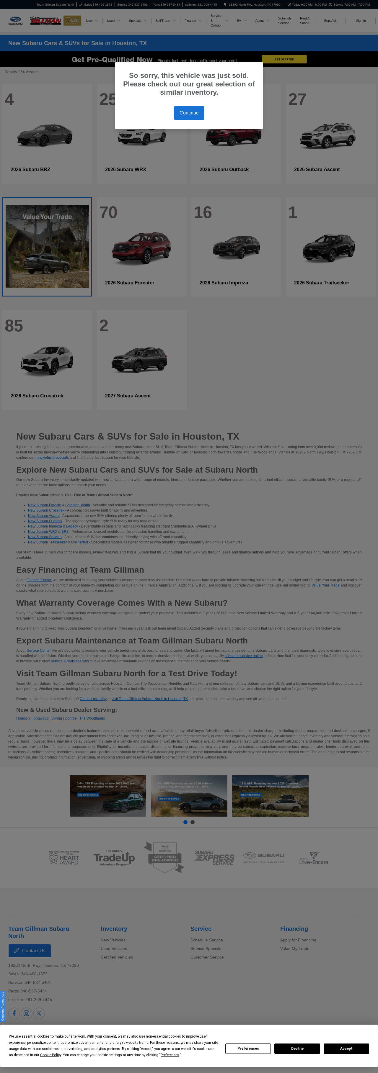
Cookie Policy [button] (50, 1055)
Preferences (248, 1048)
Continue (189, 112)
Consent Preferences (2, 1006)
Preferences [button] (170, 1055)
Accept (346, 1048)
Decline (297, 1048)
